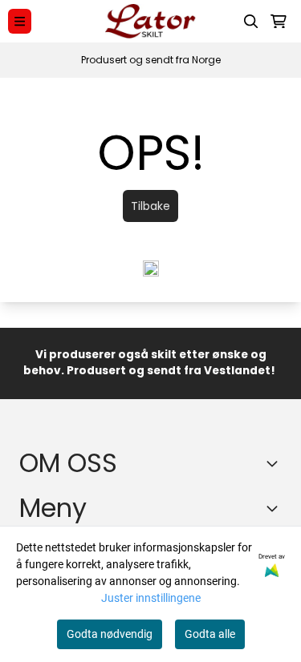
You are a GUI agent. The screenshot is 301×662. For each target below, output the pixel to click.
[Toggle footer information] (275, 463)
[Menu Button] (19, 21)
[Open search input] (251, 21)
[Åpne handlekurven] (278, 21)
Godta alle (210, 634)
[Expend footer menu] (275, 508)
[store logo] (150, 21)
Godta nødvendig (110, 634)
